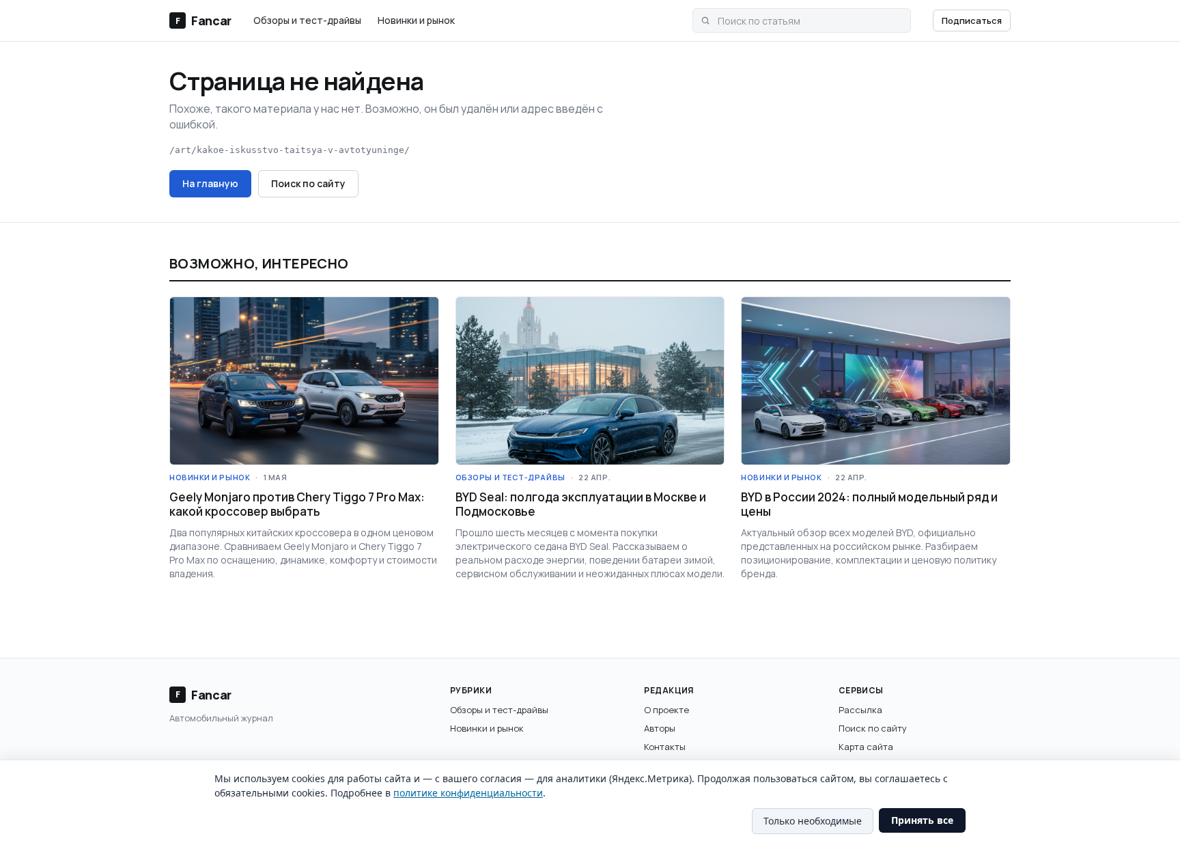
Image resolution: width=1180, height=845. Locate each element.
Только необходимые (812, 820)
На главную (210, 183)
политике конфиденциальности (468, 792)
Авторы (659, 728)
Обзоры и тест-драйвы (307, 20)
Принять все (922, 820)
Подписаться (972, 20)
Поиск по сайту (308, 183)
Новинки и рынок (416, 20)
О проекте (666, 710)
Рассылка (860, 710)
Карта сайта (866, 746)
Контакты (665, 746)
